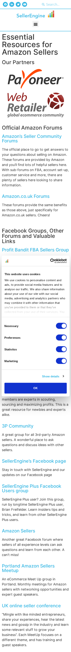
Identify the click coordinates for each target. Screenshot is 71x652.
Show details (50, 376)
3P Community (18, 426)
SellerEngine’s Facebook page (34, 461)
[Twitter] (18, 4)
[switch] (61, 338)
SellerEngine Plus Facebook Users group (31, 488)
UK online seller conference (31, 605)
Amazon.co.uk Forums (26, 196)
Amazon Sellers (18, 531)
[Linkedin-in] (11, 4)
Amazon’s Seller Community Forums (32, 139)
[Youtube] (24, 4)
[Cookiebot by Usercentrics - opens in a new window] (50, 260)
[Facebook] (5, 4)
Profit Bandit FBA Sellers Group (35, 250)
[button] (35, 24)
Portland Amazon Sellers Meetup (28, 568)
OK (35, 388)
